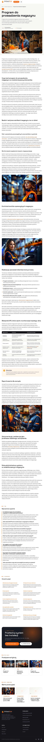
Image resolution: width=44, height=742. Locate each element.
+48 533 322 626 (26, 643)
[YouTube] (39, 739)
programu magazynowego (29, 64)
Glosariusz (3, 731)
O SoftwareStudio (26, 727)
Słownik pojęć (4, 729)
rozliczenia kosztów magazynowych (15, 219)
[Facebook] (41, 739)
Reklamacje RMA (25, 717)
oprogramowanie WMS (7, 69)
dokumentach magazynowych (26, 300)
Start (3, 6)
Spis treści (3, 727)
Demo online (4, 733)
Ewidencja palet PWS (26, 721)
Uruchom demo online (11, 643)
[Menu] (21, 2)
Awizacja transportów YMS (27, 715)
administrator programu (34, 145)
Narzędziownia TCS (26, 719)
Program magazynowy (8, 6)
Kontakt (24, 731)
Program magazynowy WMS (27, 713)
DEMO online (16, 1)
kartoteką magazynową (13, 446)
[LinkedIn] (36, 739)
